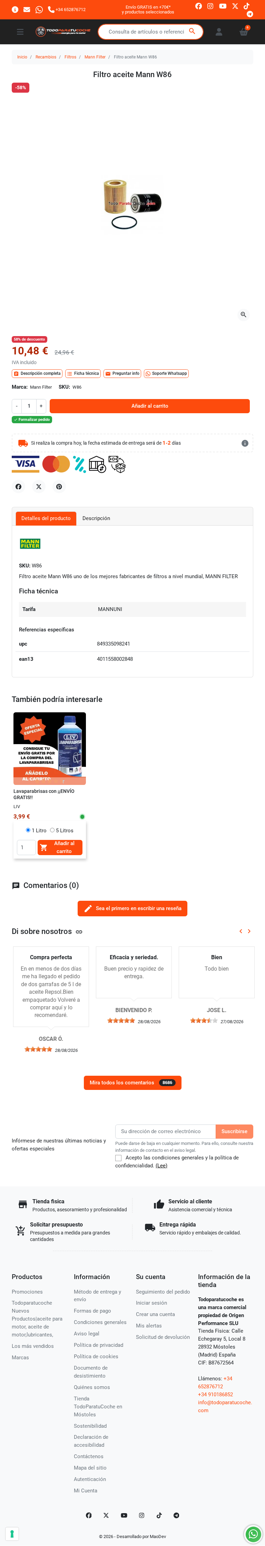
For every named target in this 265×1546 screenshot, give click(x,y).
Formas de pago (92, 1311)
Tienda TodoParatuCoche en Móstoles (98, 1407)
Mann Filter (95, 57)
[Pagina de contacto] (15, 9)
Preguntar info (122, 374)
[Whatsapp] (39, 9)
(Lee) (161, 1166)
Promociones (27, 1292)
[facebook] (198, 6)
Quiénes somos (92, 1387)
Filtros (70, 57)
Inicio (22, 57)
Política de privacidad (98, 1345)
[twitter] (235, 6)
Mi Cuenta (85, 1491)
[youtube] (223, 6)
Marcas (20, 1357)
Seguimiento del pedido (163, 1292)
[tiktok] (246, 6)
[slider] (37, 1049)
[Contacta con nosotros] (26, 9)
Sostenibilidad (90, 1426)
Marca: (20, 387)
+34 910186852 (215, 1394)
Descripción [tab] (96, 518)
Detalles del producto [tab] (46, 518)
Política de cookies (96, 1356)
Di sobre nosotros (47, 931)
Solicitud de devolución (163, 1337)
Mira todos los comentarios (131, 1083)
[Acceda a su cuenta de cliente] (218, 32)
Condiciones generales (100, 1322)
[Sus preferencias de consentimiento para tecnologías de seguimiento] (12, 1533)
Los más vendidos (33, 1346)
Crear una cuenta (155, 1314)
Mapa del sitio (90, 1468)
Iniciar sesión (151, 1303)
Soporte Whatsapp (169, 373)
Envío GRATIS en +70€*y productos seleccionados (148, 9)
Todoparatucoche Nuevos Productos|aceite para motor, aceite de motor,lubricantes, (37, 1319)
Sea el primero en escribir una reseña (132, 908)
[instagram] (210, 6)
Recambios (46, 57)
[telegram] (250, 14)
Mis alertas (149, 1326)
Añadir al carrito (149, 406)
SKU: (64, 387)
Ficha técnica (83, 374)
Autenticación (90, 1479)
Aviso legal (86, 1334)
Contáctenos (89, 1456)
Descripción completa (37, 374)
